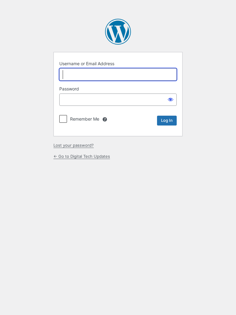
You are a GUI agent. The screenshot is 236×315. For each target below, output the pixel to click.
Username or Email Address (86, 63)
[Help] (104, 119)
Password (69, 88)
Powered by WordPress (118, 32)
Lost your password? (73, 145)
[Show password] (170, 99)
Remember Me (84, 119)
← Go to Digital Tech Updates (81, 156)
